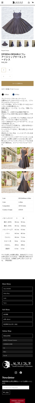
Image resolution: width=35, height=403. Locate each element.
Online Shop (6, 293)
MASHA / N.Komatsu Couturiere (10, 340)
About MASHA (7, 288)
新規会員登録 (6, 336)
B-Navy (15, 94)
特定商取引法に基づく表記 (10, 324)
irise (4, 347)
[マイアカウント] (29, 2)
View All (5, 355)
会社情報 (5, 314)
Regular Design (5, 50)
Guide (4, 298)
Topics (5, 303)
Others (4, 351)
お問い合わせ (6, 319)
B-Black (5, 94)
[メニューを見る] (2, 2)
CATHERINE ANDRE (7, 344)
